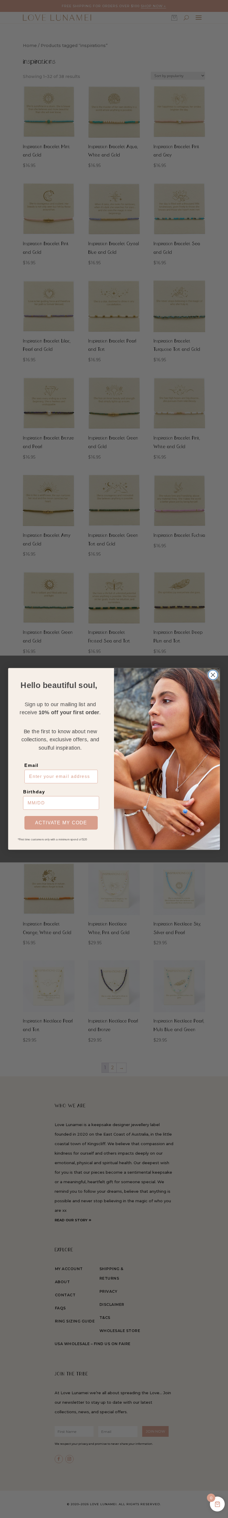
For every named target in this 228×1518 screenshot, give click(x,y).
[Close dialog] (213, 675)
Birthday (34, 792)
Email (31, 765)
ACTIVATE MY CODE (61, 823)
